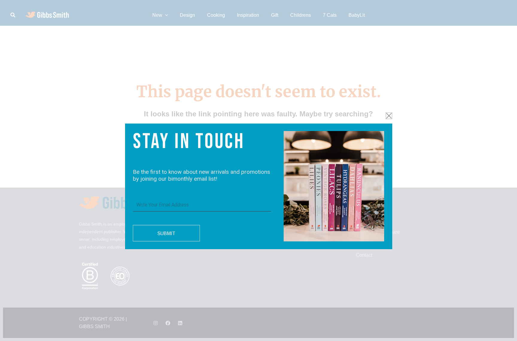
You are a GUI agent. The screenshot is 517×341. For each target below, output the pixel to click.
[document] (258, 170)
